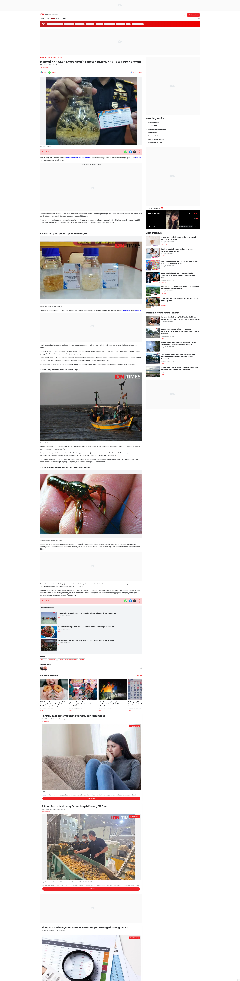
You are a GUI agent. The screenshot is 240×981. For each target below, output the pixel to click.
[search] (185, 15)
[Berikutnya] (143, 776)
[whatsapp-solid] (125, 151)
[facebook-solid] (130, 151)
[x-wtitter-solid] (134, 151)
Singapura (126, 310)
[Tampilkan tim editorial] (141, 668)
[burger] (199, 18)
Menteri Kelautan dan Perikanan (77, 158)
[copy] (139, 151)
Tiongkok (137, 310)
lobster (138, 158)
